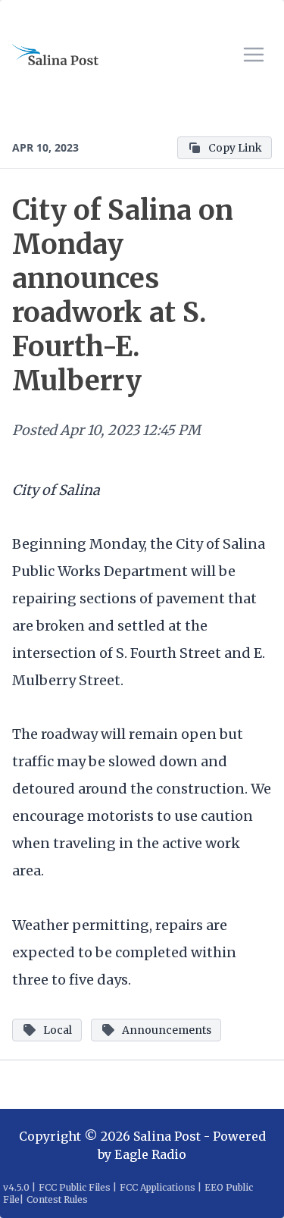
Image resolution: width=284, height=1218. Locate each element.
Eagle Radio (150, 1154)
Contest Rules (57, 1199)
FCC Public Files (75, 1187)
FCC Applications (157, 1187)
